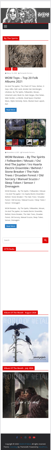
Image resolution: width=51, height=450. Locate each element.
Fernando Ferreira (26, 73)
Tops (14, 69)
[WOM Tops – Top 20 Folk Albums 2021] (25, 56)
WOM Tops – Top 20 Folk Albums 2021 (21, 79)
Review (8, 69)
